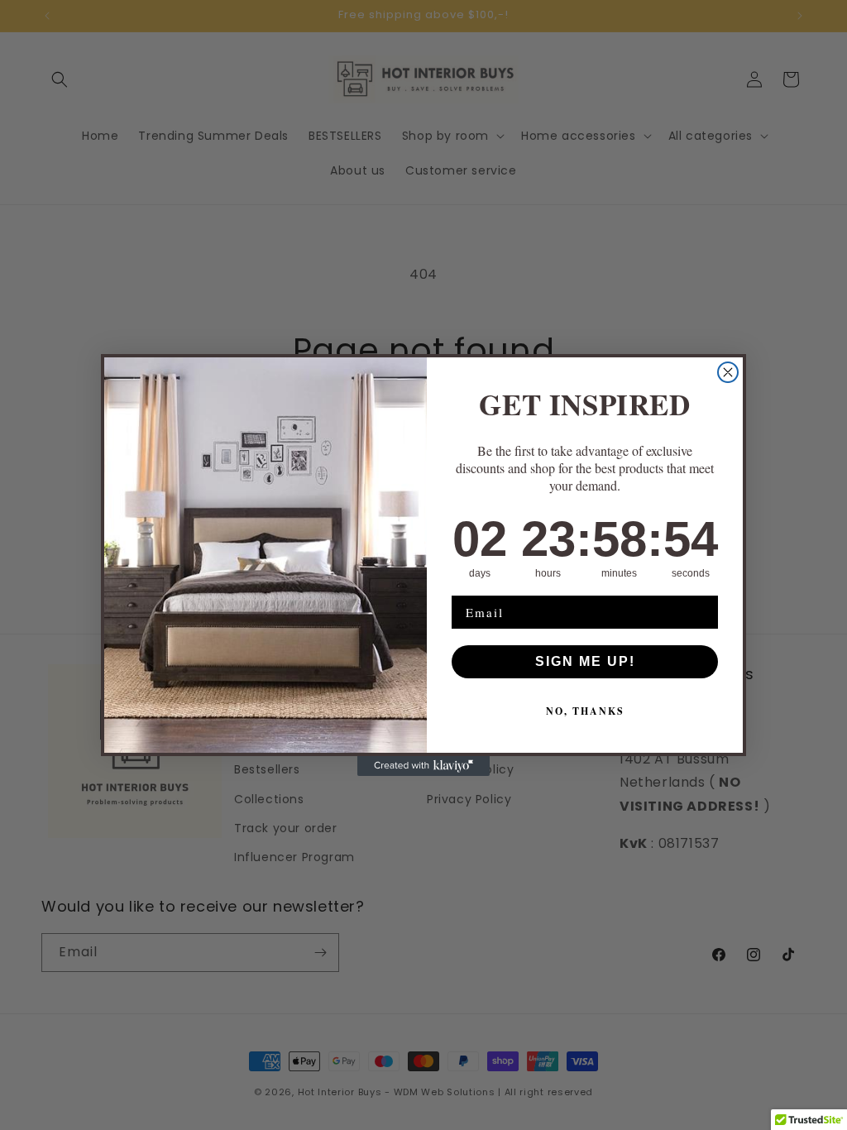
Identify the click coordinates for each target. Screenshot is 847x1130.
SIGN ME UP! (585, 661)
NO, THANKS (585, 711)
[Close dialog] (728, 372)
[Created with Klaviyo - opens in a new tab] (423, 766)
